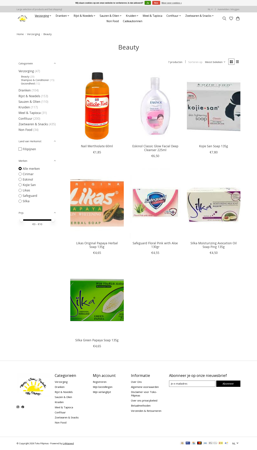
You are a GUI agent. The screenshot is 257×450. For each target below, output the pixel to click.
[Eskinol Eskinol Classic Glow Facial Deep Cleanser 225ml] (155, 106)
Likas (26, 190)
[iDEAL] (221, 443)
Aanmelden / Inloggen (228, 9)
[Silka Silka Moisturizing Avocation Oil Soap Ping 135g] (213, 203)
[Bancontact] (226, 443)
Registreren (99, 382)
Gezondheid (28, 83)
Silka (26, 201)
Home (20, 34)
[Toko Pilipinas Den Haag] (22, 18)
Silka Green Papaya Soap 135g (97, 340)
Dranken (25, 90)
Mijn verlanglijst (102, 392)
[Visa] (205, 443)
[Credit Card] (193, 443)
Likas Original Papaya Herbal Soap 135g (97, 245)
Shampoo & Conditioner (35, 80)
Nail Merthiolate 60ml (97, 146)
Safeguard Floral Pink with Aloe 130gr (155, 245)
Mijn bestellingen (102, 387)
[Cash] (182, 443)
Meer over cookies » (172, 3)
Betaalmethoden (141, 405)
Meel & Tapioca (152, 16)
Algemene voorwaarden (145, 387)
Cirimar (28, 174)
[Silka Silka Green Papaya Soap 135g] (97, 299)
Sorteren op (195, 62)
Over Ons (136, 382)
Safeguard (30, 196)
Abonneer (228, 383)
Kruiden (24, 107)
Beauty (25, 76)
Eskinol (28, 179)
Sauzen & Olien (29, 101)
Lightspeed (68, 443)
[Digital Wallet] (213, 443)
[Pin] (188, 443)
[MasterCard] (199, 443)
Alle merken (31, 168)
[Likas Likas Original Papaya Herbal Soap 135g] (97, 203)
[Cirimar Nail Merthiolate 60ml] (97, 106)
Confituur (25, 118)
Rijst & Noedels (29, 96)
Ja (148, 3)
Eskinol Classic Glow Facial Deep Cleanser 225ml (155, 148)
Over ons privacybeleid (144, 400)
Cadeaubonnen (132, 21)
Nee (156, 3)
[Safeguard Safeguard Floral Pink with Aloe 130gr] (155, 203)
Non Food (112, 21)
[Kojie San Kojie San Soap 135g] (213, 106)
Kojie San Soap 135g (213, 146)
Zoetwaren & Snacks (33, 124)
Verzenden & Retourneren (146, 410)
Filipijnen (29, 149)
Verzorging (33, 34)
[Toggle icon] (224, 18)
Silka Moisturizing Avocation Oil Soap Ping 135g (214, 245)
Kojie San (29, 185)
